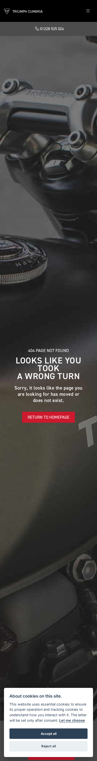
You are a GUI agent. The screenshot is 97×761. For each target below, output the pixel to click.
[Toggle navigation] (88, 11)
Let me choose (72, 720)
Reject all (48, 746)
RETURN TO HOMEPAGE (48, 417)
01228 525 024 (51, 28)
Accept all (48, 734)
